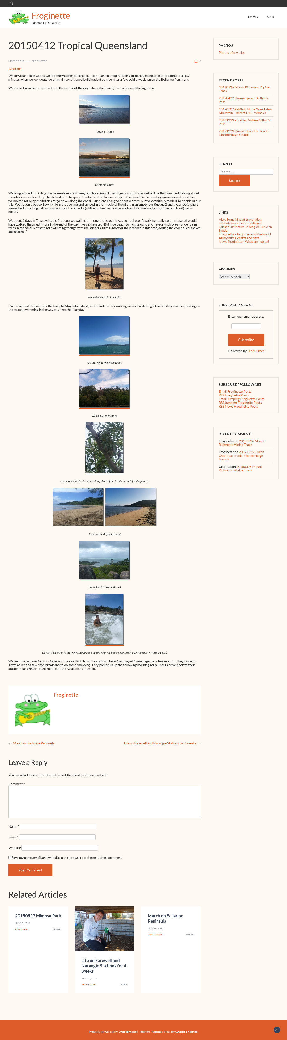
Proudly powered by (113, 1031)
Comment (16, 784)
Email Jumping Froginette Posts (241, 399)
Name (13, 826)
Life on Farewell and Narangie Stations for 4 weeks (160, 743)
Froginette (51, 15)
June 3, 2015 (22, 923)
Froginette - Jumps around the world (245, 234)
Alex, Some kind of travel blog (240, 219)
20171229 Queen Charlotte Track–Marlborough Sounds (244, 133)
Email (13, 837)
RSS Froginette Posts (234, 395)
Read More (22, 929)
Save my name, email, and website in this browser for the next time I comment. (67, 857)
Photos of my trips (232, 52)
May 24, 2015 (89, 978)
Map (270, 17)
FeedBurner (255, 351)
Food (253, 17)
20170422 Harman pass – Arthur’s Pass (243, 100)
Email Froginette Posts (235, 391)
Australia (14, 69)
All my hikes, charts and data (239, 238)
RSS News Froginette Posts (238, 406)
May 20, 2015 (16, 61)
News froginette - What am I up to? (244, 241)
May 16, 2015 (155, 928)
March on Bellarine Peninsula (33, 743)
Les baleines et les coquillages (240, 223)
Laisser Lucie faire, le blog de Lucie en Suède (245, 228)
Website (14, 848)
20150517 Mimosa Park (38, 915)
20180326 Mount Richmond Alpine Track (244, 89)
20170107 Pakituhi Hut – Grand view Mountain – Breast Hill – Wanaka (245, 111)
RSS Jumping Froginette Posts (240, 402)
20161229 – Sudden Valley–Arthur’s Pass (244, 122)
